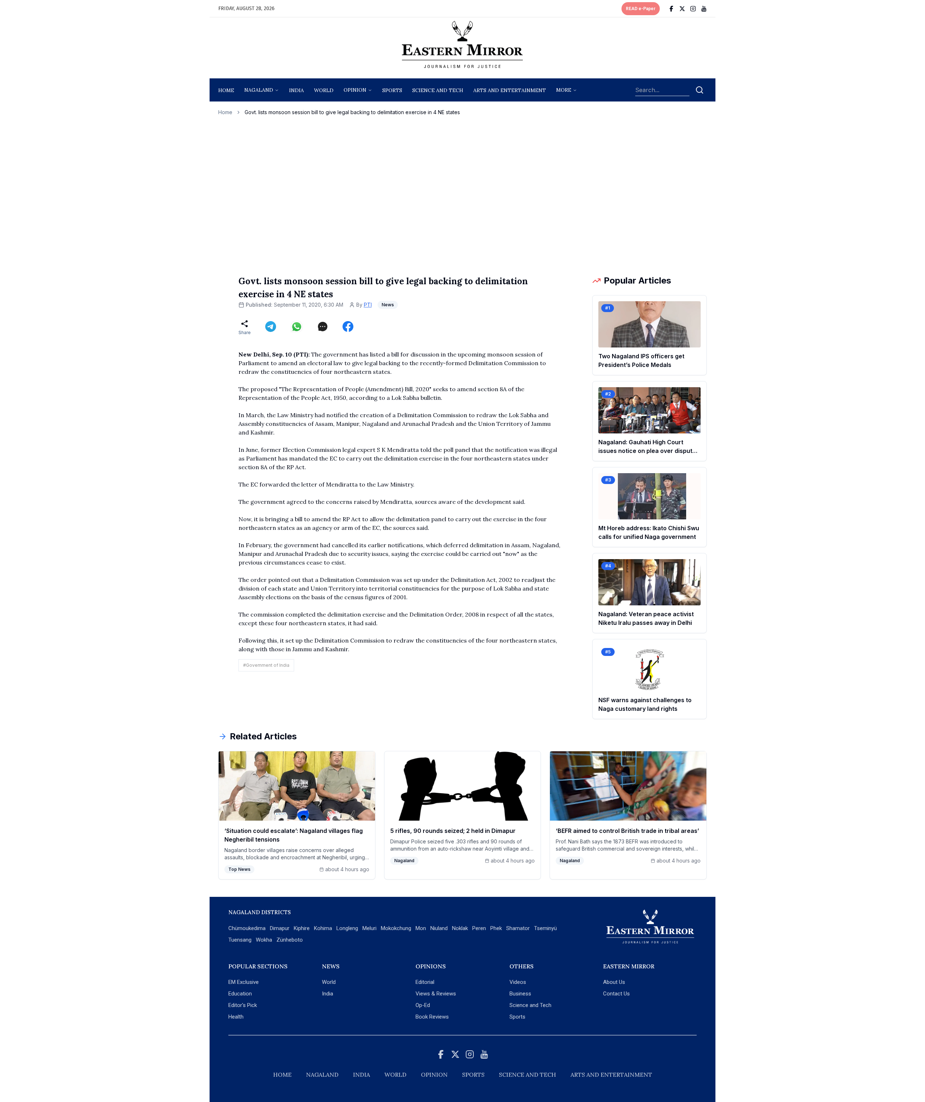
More (563, 90)
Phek (496, 928)
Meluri (369, 928)
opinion (355, 90)
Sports (517, 1017)
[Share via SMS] (322, 326)
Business (520, 993)
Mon (421, 928)
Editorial (425, 982)
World (324, 90)
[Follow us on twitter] (682, 9)
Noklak (460, 928)
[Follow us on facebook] (671, 9)
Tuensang (239, 940)
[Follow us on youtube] (704, 9)
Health (236, 1017)
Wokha (264, 940)
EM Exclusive (243, 982)
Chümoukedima (247, 928)
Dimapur (279, 928)
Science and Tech (530, 1005)
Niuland (439, 928)
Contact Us (616, 993)
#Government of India (266, 665)
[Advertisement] (462, 195)
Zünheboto (289, 940)
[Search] (699, 90)
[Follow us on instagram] (693, 9)
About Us (614, 982)
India (296, 90)
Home (226, 90)
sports (392, 90)
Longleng (347, 928)
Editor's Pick (242, 1005)
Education (240, 993)
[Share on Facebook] (348, 326)
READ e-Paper (640, 8)
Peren (479, 928)
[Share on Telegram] (270, 326)
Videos (517, 982)
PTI (368, 305)
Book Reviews (432, 1017)
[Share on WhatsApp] (297, 326)
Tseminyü (545, 928)
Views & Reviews (436, 993)
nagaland (258, 90)
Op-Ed (423, 1005)
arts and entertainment (509, 90)
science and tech (437, 90)
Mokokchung (396, 928)
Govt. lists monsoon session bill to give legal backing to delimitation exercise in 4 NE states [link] (352, 112)
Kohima (323, 928)
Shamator (518, 928)
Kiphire (302, 928)
